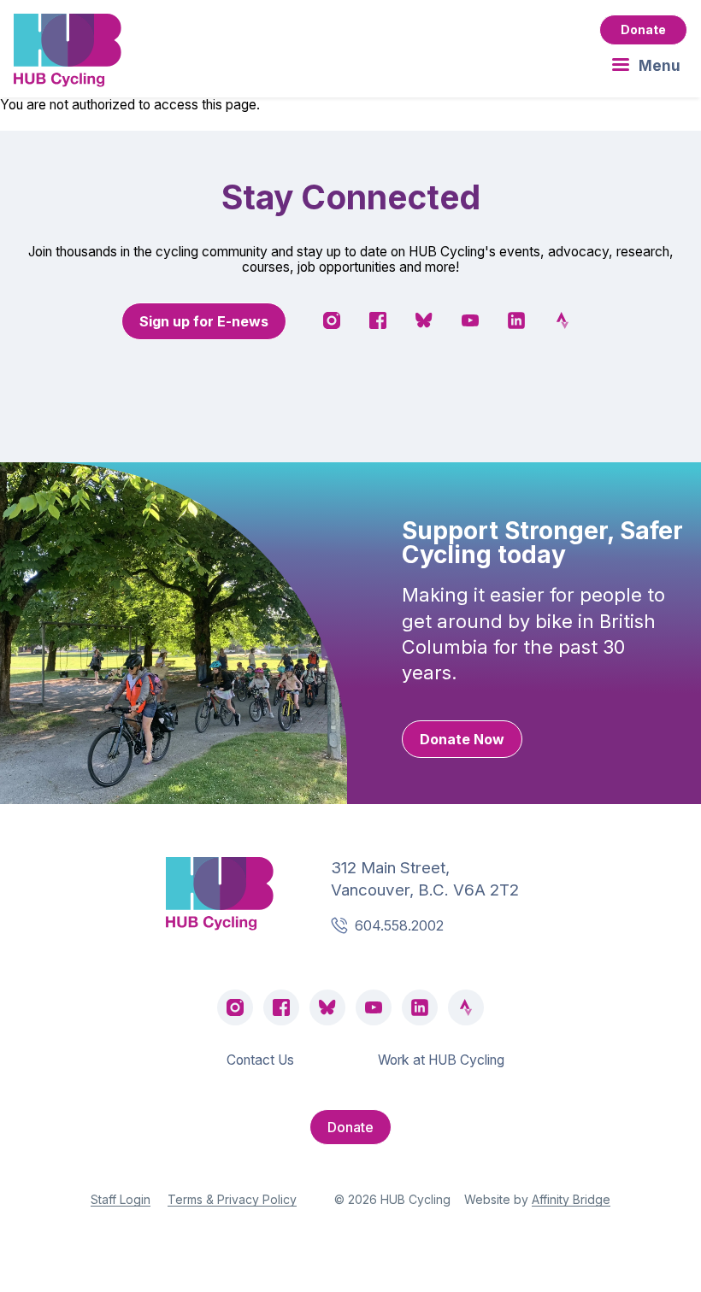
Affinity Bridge (571, 1199)
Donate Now (462, 739)
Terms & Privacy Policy (232, 1199)
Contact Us (260, 1060)
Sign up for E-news (203, 321)
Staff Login (120, 1199)
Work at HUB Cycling (441, 1060)
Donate (643, 29)
